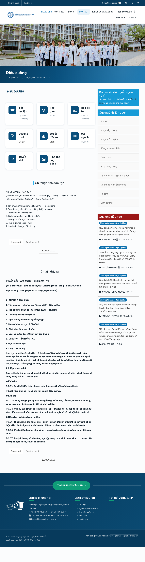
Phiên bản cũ (13, 3)
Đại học (27, 78)
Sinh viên (83, 515)
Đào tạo (16, 78)
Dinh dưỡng (107, 202)
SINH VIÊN (120, 17)
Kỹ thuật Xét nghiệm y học (115, 175)
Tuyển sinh (83, 519)
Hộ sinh (104, 193)
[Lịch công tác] (126, 3)
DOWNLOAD (49, 251)
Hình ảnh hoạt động (55, 160)
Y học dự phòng (109, 130)
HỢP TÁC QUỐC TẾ (126, 12)
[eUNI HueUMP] (132, 3)
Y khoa (104, 121)
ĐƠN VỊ (71, 12)
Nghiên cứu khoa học (88, 508)
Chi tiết (22, 142)
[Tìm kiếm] (138, 3)
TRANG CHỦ (46, 12)
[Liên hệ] (120, 3)
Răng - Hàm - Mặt (111, 148)
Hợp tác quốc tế (86, 512)
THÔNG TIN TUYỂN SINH (70, 485)
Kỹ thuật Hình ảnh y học (113, 184)
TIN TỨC (131, 17)
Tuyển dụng (29, 3)
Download (16, 242)
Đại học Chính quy (41, 78)
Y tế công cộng (109, 166)
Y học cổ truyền (109, 139)
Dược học (106, 157)
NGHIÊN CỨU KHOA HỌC (102, 12)
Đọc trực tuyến (33, 242)
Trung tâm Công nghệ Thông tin (124, 536)
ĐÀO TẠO (83, 12)
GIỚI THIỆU (59, 12)
